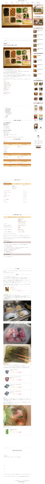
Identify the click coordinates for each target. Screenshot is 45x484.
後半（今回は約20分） (8, 114)
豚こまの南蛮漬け (39, 55)
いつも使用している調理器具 (21, 231)
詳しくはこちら (38, 147)
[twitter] (13, 450)
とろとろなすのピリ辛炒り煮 (7, 190)
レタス (28, 40)
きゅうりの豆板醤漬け (6, 89)
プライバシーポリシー (21, 480)
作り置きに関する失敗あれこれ (21, 222)
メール (5, 468)
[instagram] (39, 145)
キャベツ (15, 40)
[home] (40, 145)
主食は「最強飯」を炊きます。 (6, 92)
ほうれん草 (11, 40)
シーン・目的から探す (22, 3)
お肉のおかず (22, 2)
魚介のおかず (27, 2)
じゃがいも (20, 40)
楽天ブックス (7, 278)
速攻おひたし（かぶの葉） (7, 87)
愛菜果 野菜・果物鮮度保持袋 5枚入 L (13, 429)
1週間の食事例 (19, 220)
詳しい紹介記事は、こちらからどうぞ (14, 282)
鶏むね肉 (23, 40)
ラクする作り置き (12, 287)
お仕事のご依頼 (28, 480)
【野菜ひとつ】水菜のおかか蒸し (38, 14)
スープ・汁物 (12, 3)
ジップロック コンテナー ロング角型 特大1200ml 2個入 (15, 384)
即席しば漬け (5, 88)
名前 (4, 465)
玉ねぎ (25, 40)
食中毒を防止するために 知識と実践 (22, 221)
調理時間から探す (38, 2)
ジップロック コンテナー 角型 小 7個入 (14, 369)
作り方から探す (27, 3)
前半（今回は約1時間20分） (9, 113)
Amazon (13, 290)
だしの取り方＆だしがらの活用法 (21, 223)
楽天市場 (19, 372)
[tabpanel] (38, 11)
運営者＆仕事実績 (17, 480)
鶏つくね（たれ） (6, 83)
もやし (30, 40)
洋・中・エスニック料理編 (21, 230)
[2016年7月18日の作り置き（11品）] (16, 450)
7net (25, 290)
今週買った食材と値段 (8, 108)
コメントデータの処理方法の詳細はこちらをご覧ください (23, 476)
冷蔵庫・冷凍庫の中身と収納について (22, 225)
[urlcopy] (21, 450)
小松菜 (17, 40)
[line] (19, 450)
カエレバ (12, 377)
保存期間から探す (33, 2)
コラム (33, 3)
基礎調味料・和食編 (20, 229)
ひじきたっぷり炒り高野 (6, 82)
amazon (4, 278)
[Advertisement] (17, 32)
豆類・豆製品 (17, 2)
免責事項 (25, 480)
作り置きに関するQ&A (20, 219)
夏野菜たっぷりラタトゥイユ (17, 244)
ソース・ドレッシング (17, 3)
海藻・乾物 (12, 2)
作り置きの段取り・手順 (8, 112)
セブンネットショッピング (14, 278)
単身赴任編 (19, 227)
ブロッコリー (8, 40)
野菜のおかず (6, 2)
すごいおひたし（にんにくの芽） (8, 248)
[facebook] (14, 450)
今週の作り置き (38, 3)
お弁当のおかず (6, 3)
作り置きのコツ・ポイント (21, 218)
